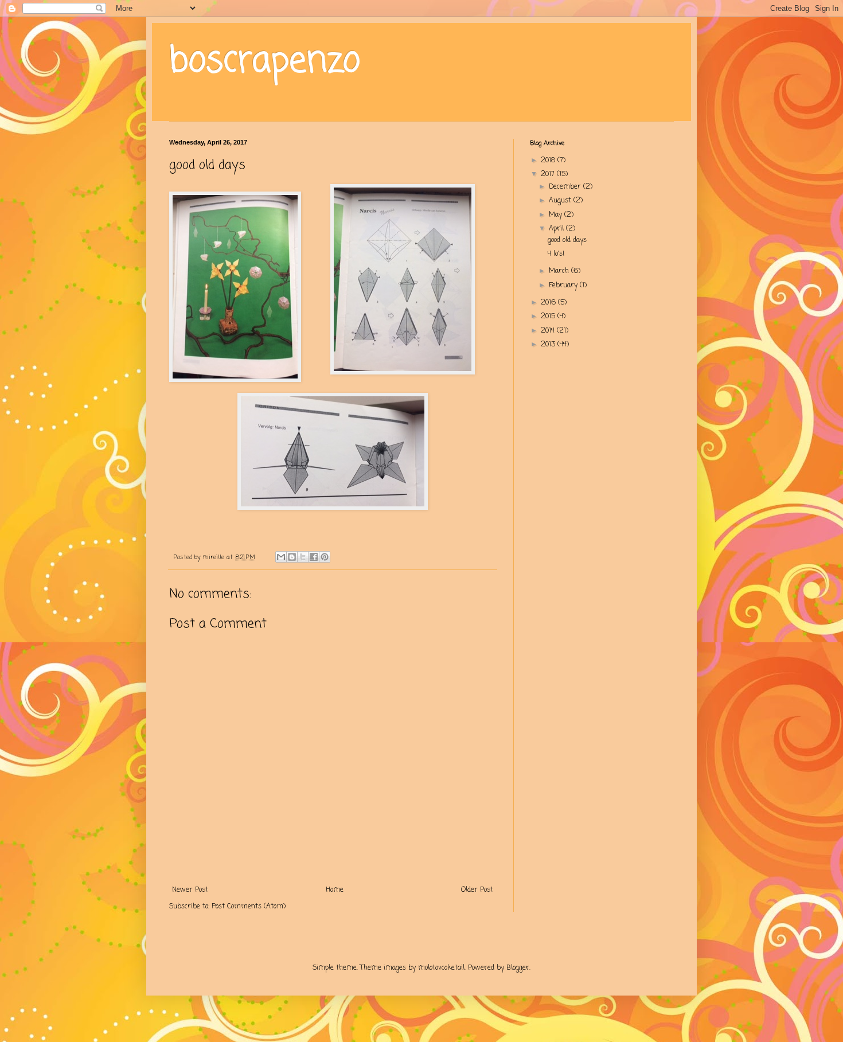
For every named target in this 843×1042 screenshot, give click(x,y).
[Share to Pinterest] (324, 557)
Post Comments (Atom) (249, 906)
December (566, 187)
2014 (549, 331)
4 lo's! (556, 254)
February (564, 285)
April (557, 229)
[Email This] (281, 557)
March (560, 271)
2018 (549, 160)
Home (335, 890)
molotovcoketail (441, 968)
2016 (549, 303)
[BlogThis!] (292, 557)
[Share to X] (303, 557)
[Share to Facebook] (313, 557)
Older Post (477, 890)
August (561, 201)
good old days (567, 240)
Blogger (517, 968)
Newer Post (190, 890)
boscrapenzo (264, 62)
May (556, 215)
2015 (549, 316)
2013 (549, 344)
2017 (549, 174)
